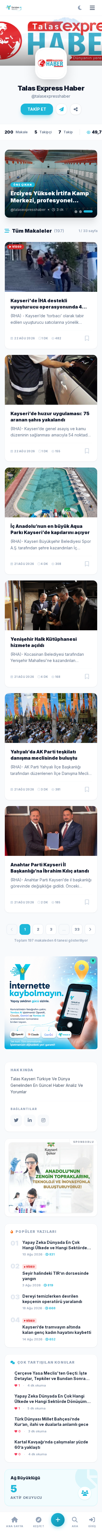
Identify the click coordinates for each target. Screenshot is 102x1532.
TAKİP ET (36, 109)
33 (77, 929)
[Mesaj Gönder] (61, 109)
